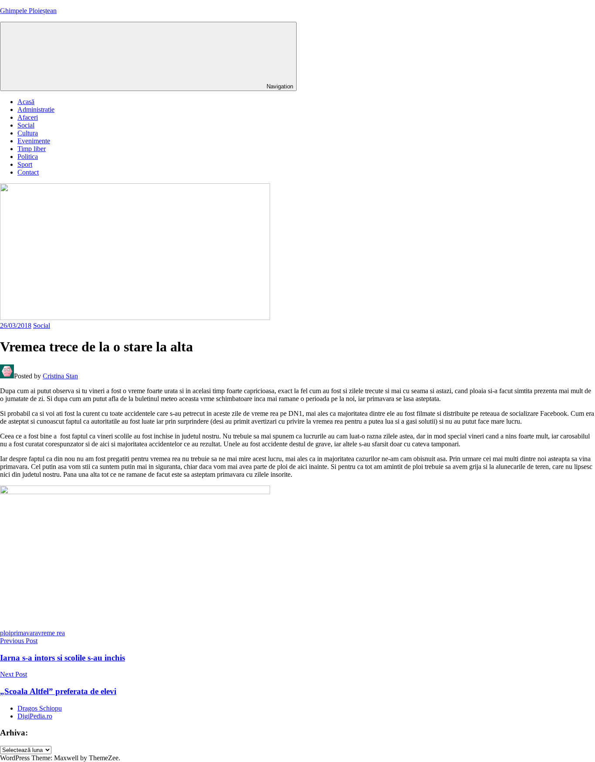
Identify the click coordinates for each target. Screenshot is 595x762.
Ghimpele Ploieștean (28, 10)
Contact (28, 172)
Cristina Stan (60, 376)
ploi (5, 633)
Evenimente (33, 141)
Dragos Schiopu (39, 708)
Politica (27, 156)
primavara (24, 633)
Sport (24, 164)
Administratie (35, 109)
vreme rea (51, 633)
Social (25, 125)
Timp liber (31, 148)
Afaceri (27, 117)
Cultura (27, 133)
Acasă (25, 101)
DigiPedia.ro (34, 716)
